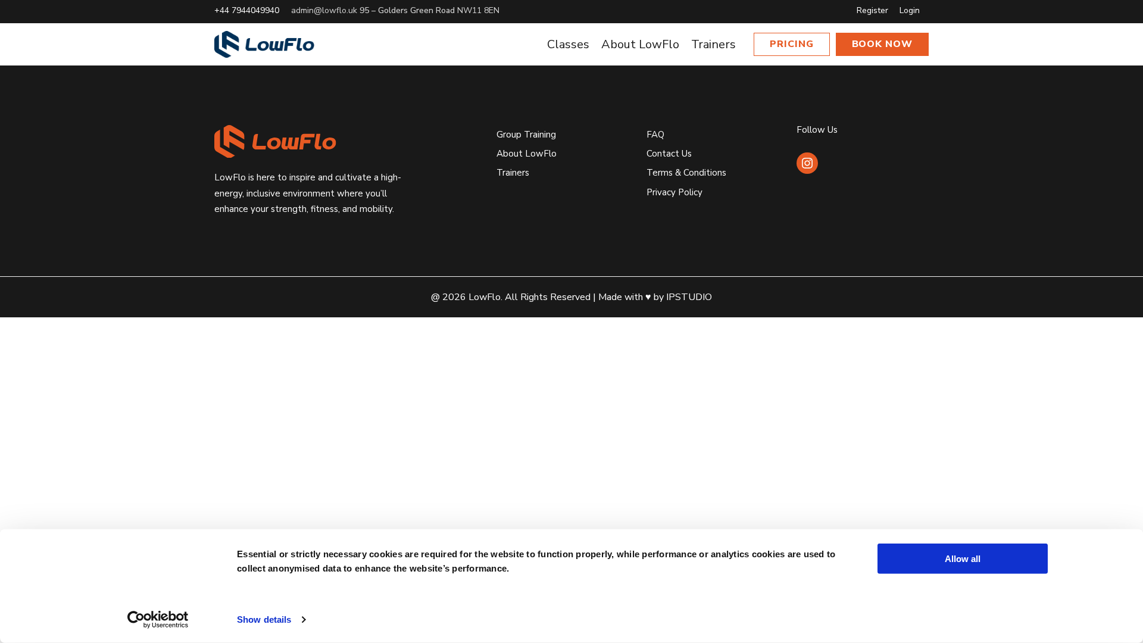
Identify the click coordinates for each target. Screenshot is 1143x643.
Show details (264, 619)
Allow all (962, 559)
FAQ (655, 135)
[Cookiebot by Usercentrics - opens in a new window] (158, 620)
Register (872, 10)
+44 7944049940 (246, 10)
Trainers (512, 173)
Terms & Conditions (686, 173)
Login (910, 10)
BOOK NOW (882, 44)
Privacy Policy (674, 192)
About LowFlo (526, 154)
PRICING (792, 44)
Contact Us (669, 154)
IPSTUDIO (689, 297)
